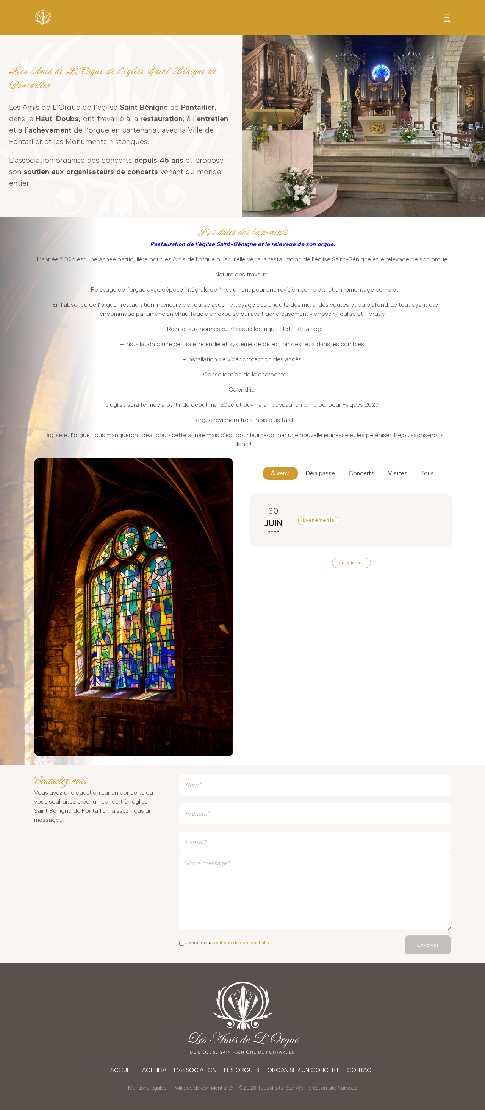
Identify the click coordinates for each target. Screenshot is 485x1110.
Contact (361, 1070)
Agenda (154, 1070)
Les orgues (242, 1070)
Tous (427, 473)
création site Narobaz (333, 1088)
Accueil (122, 1070)
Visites (397, 473)
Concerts (361, 473)
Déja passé (320, 473)
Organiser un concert (303, 1070)
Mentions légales (147, 1088)
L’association (195, 1070)
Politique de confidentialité (203, 1088)
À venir (280, 473)
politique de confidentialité (242, 942)
